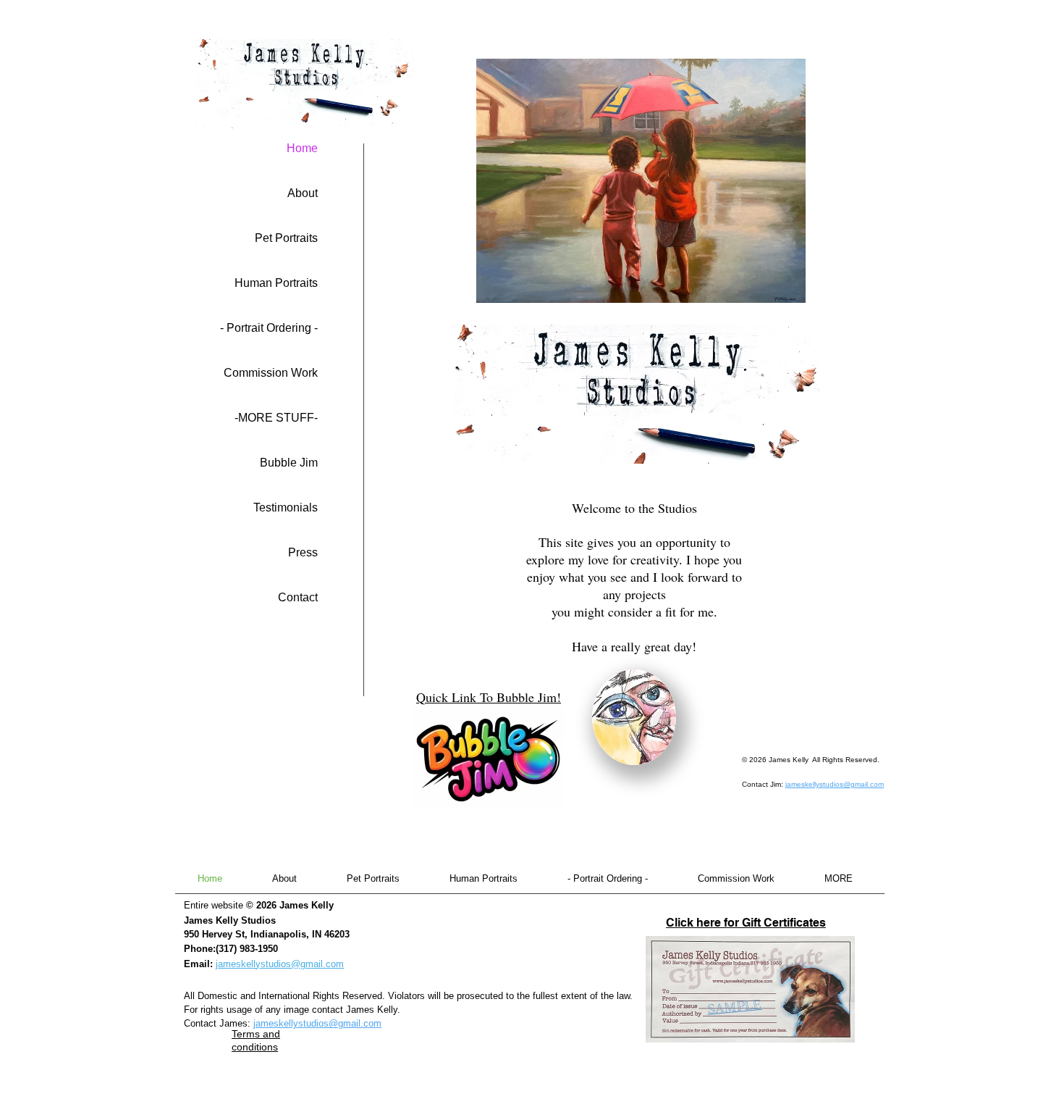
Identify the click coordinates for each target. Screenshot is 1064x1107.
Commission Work (271, 373)
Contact (298, 597)
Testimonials (285, 507)
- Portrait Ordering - (269, 328)
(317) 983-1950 (247, 948)
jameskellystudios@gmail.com (834, 784)
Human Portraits (276, 283)
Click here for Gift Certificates (746, 923)
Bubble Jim (289, 462)
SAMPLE (734, 1007)
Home (302, 148)
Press (303, 552)
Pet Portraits (286, 238)
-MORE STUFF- (276, 418)
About (302, 193)
